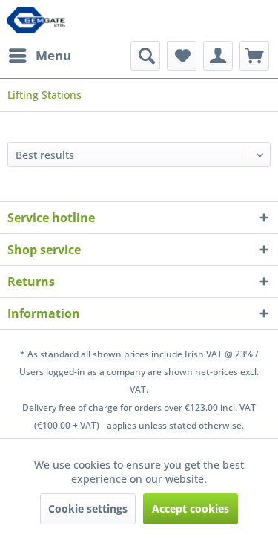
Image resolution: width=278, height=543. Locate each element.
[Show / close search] (145, 56)
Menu (53, 55)
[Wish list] (181, 56)
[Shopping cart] (254, 56)
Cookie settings (88, 508)
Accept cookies (190, 508)
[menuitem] (39, 56)
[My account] (218, 56)
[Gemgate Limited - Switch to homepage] (39, 20)
